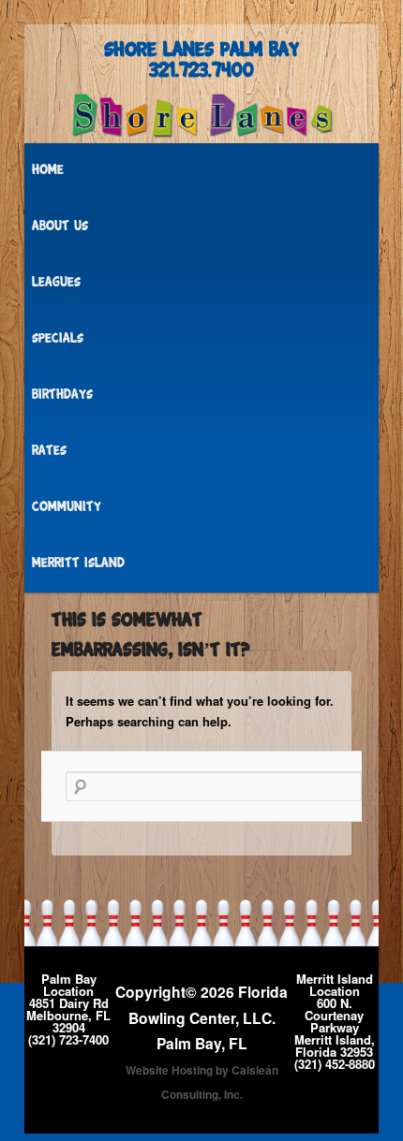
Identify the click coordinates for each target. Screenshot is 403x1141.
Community (66, 508)
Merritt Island (78, 564)
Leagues (56, 283)
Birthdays (62, 395)
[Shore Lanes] (201, 115)
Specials (57, 339)
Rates (49, 452)
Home (48, 171)
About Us (60, 227)
